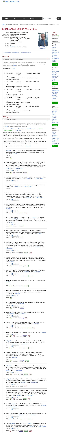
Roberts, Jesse (54, 132)
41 (17, 409)
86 (17, 428)
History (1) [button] (33, 18)
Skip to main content (7, 2)
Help (24, 18)
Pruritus (54, 47)
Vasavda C (8, 150)
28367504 (43, 405)
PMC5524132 (30, 395)
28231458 (21, 415)
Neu (11, 419)
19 (17, 210)
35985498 (11, 222)
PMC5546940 (42, 426)
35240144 (39, 233)
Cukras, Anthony (54, 115)
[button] (58, 18)
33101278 (37, 247)
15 (17, 346)
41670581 (14, 153)
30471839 (21, 303)
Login (3, 24)
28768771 (8, 370)
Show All (28, 146)
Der (11, 157)
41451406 (28, 178)
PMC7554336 (9, 248)
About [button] (15, 18)
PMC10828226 (39, 197)
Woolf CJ (14, 219)
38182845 (28, 197)
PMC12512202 (19, 168)
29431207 (36, 324)
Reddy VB (8, 341)
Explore (55, 64)
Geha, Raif (54, 93)
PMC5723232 (34, 382)
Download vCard (14, 46)
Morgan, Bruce (55, 143)
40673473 (8, 168)
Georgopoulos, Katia (55, 140)
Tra (13, 327)
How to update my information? (42, 47)
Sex (14, 172)
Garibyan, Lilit (55, 76)
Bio (10, 374)
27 (17, 235)
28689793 (23, 382)
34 (17, 325)
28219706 (31, 426)
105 (17, 273)
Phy (11, 275)
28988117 (14, 344)
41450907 (17, 186)
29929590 (11, 313)
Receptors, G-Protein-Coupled (55, 54)
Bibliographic (7, 117)
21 (17, 250)
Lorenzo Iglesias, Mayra (54, 119)
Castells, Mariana (54, 99)
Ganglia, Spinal (54, 60)
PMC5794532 (25, 344)
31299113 (8, 282)
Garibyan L (20, 219)
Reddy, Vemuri (55, 71)
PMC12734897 (28, 186)
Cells (25, 212)
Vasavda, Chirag (54, 73)
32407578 (11, 261)
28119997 (19, 395)
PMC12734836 (39, 178)
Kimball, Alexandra (54, 96)
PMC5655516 (19, 370)
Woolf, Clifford (55, 81)
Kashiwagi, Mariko (54, 136)
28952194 (14, 357)
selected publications (26, 52)
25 (17, 384)
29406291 (44, 332)
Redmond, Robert (54, 112)
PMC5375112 (13, 407)
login (14, 65)
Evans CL (34, 217)
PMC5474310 (32, 415)
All (10, 212)
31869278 (26, 272)
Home (6, 18)
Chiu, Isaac (55, 92)
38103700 (8, 209)
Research (6, 56)
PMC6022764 (22, 313)
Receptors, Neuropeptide (55, 57)
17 (17, 372)
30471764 (17, 293)
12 (17, 199)
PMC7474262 (37, 272)
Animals (21, 226)
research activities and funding (11, 52)
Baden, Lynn (55, 122)
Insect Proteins (54, 49)
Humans (25, 172)
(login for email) (22, 46)
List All (13, 68)
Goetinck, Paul (55, 138)
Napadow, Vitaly (54, 78)
